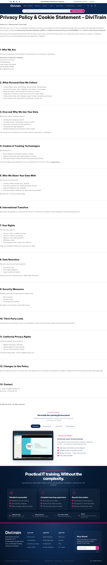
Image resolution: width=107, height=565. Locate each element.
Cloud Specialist (48, 540)
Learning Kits (31, 540)
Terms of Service (69, 561)
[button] (38, 5)
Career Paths (31, 547)
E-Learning (36, 426)
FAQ (60, 544)
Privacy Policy (59, 561)
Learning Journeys (33, 544)
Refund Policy (49, 561)
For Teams (62, 547)
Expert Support (70, 426)
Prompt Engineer (48, 547)
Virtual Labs (58, 426)
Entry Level (30, 537)
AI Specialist (47, 544)
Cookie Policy (55, 162)
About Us (61, 537)
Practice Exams (47, 426)
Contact (61, 540)
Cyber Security (47, 537)
